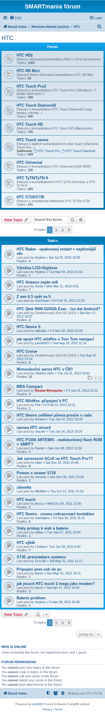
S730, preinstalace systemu (41, 557)
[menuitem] (15, 17)
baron (39, 573)
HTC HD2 (25, 55)
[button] (69, 229)
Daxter (40, 448)
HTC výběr (26, 542)
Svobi (39, 286)
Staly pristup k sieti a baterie (42, 528)
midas (39, 532)
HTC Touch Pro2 (31, 86)
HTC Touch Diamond (80, 151)
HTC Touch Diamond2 (36, 105)
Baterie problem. (32, 598)
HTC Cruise (27, 351)
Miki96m (41, 491)
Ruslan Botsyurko (49, 390)
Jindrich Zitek (44, 373)
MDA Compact (29, 386)
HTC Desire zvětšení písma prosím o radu (54, 415)
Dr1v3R (40, 561)
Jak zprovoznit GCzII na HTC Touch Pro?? (55, 458)
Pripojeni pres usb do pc (39, 569)
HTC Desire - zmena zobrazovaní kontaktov (55, 514)
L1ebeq (40, 546)
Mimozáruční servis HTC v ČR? (45, 369)
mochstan (42, 300)
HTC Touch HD (30, 124)
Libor (38, 462)
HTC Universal (29, 162)
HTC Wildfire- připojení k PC (42, 401)
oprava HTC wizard (34, 427)
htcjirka (40, 257)
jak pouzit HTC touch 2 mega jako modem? (56, 583)
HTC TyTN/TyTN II (32, 178)
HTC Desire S (29, 327)
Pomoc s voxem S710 (36, 473)
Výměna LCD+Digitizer (37, 268)
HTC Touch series (32, 140)
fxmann (40, 419)
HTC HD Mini (28, 71)
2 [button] (56, 230)
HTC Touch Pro (49, 151)
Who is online (13, 647)
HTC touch (26, 499)
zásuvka (24, 487)
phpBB (37, 704)
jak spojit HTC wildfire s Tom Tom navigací (55, 339)
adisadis (41, 330)
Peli (37, 405)
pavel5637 (42, 343)
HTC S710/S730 (30, 197)
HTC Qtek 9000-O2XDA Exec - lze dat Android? (58, 309)
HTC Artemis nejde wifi (37, 282)
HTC (7, 38)
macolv (40, 431)
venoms (40, 477)
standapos (42, 518)
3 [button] (63, 230)
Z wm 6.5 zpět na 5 (33, 296)
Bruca (39, 503)
